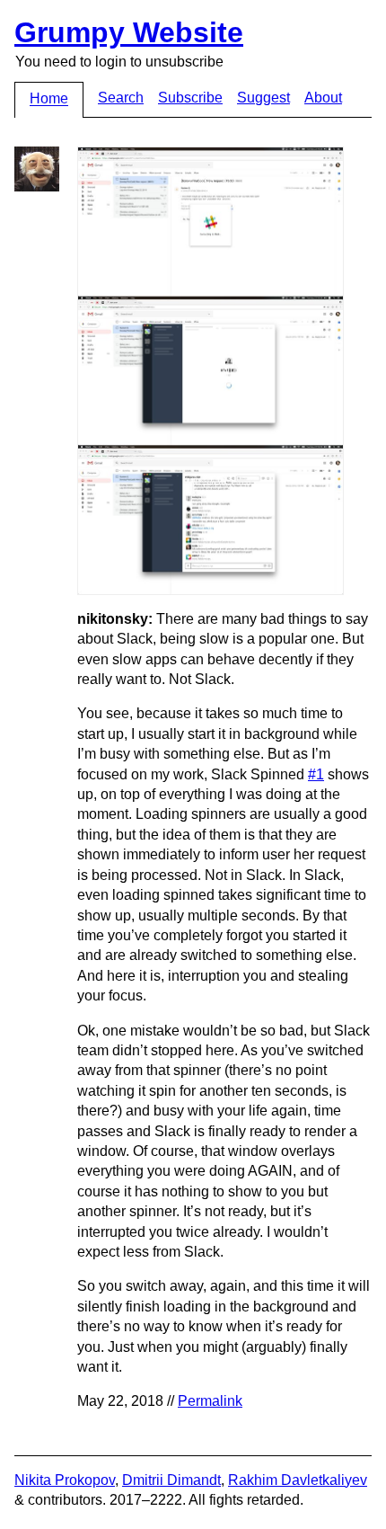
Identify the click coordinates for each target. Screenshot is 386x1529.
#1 (316, 774)
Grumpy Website (128, 32)
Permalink (210, 1401)
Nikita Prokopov (64, 1480)
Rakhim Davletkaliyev (297, 1480)
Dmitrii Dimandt (171, 1480)
